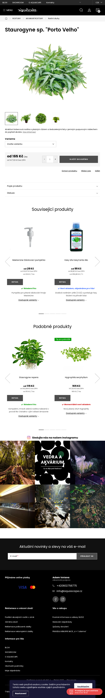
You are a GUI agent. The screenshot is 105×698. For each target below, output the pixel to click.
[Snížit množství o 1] (44, 159)
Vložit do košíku (79, 159)
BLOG (5, 2)
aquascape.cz (63, 599)
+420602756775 (67, 585)
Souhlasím (83, 686)
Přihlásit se (86, 556)
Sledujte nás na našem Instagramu (55, 437)
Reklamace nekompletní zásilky (19, 631)
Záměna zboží (11, 622)
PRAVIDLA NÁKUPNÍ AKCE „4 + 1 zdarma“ (69, 631)
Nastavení (21, 693)
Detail (15, 282)
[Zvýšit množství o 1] (55, 159)
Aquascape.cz (55, 599)
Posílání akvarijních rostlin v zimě (19, 617)
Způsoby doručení (60, 626)
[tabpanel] (28, 264)
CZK (97, 2)
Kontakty (50, 2)
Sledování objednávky (62, 622)
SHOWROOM (18, 2)
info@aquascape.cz (69, 591)
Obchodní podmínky (14, 666)
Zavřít (20, 170)
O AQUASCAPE (35, 2)
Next (97, 262)
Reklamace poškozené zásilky (18, 626)
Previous (7, 262)
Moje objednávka (12, 670)
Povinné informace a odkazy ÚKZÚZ (68, 617)
